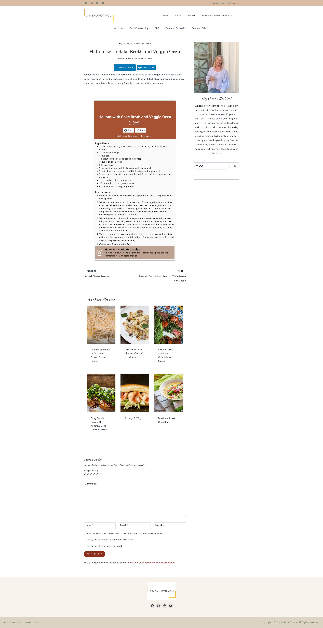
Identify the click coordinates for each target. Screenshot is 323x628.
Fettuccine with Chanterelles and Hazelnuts (134, 353)
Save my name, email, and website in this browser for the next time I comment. (125, 533)
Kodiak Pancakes (232, 3)
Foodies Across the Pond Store (217, 15)
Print (129, 130)
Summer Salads (200, 28)
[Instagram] (91, 3)
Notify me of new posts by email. (104, 546)
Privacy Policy (32, 622)
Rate (142, 130)
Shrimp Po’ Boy (133, 418)
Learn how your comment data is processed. (151, 562)
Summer (118, 28)
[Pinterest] (97, 3)
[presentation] (101, 325)
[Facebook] (86, 3)
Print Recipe (148, 67)
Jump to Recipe (126, 67)
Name (89, 525)
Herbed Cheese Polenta (96, 274)
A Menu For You (289, 622)
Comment (91, 483)
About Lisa (9, 622)
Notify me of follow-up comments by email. (110, 539)
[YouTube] (103, 3)
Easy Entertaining (139, 28)
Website (159, 525)
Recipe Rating (91, 470)
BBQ (157, 28)
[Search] (235, 166)
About (178, 15)
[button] (130, 121)
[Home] (120, 43)
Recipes (191, 15)
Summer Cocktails (176, 28)
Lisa (122, 58)
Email (124, 525)
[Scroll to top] (317, 618)
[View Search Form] (237, 15)
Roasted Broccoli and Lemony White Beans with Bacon (162, 276)
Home (165, 15)
